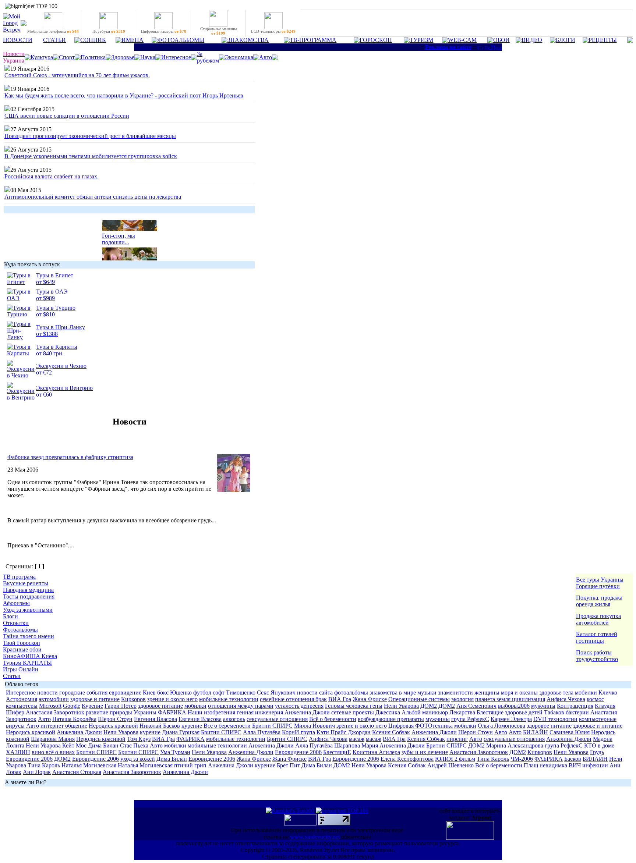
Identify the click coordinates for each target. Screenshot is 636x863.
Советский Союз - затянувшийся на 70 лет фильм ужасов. (77, 75)
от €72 (44, 372)
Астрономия (21, 699)
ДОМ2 (428, 706)
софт (219, 692)
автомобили (54, 699)
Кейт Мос (74, 745)
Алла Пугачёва (261, 732)
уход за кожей (137, 759)
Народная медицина (28, 590)
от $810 (45, 314)
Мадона (602, 739)
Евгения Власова (155, 719)
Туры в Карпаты (56, 347)
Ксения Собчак (391, 732)
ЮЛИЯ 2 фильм (455, 759)
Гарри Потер (121, 706)
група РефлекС (470, 719)
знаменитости (455, 692)
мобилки (586, 692)
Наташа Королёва (74, 719)
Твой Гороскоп (21, 643)
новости (47, 692)
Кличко (607, 692)
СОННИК (93, 40)
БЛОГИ (565, 40)
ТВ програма (19, 576)
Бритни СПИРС (272, 725)
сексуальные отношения (277, 719)
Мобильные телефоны (53, 31)
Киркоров (133, 699)
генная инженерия (260, 712)
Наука (147, 57)
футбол (202, 692)
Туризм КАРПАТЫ (27, 663)
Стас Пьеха (134, 745)
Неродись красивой (113, 725)
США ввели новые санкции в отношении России (66, 116)
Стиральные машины (218, 30)
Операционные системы (419, 699)
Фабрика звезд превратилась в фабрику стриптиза (70, 457)
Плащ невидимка (545, 765)
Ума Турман (175, 752)
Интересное (176, 57)
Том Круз (139, 739)
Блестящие (490, 712)
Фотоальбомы (20, 629)
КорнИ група (298, 732)
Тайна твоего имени (28, 636)
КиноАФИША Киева (30, 656)
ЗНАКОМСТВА (248, 40)
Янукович (283, 692)
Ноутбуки (108, 31)
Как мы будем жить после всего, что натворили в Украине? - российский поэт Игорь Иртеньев (123, 95)
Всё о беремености (332, 719)
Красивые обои (22, 649)
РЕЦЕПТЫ (603, 40)
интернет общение (63, 725)
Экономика (239, 57)
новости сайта (315, 692)
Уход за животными (28, 610)
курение (191, 725)
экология (462, 699)
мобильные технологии (228, 699)
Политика (93, 57)
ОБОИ (501, 40)
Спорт (67, 57)
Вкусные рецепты (25, 583)
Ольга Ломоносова (501, 725)
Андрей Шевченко (450, 765)
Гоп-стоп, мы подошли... (118, 236)
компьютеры (22, 706)
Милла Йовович (314, 725)
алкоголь (234, 719)
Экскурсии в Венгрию (64, 388)
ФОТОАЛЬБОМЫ (181, 40)
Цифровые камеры (163, 31)
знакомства (384, 692)
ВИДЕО (532, 40)
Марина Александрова (514, 745)
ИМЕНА (132, 40)
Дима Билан (103, 745)
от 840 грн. (50, 353)
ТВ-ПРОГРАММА (313, 40)
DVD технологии (555, 719)
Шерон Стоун (115, 719)
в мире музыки (418, 692)
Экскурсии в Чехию (61, 366)
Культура (42, 57)
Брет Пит (288, 765)
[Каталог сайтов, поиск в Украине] (301, 823)
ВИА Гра (339, 699)
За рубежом (208, 57)
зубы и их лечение (425, 752)
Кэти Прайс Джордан (344, 732)
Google (71, 706)
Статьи (12, 676)
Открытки (16, 623)
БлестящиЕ (337, 752)
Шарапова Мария (53, 739)
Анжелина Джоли (307, 712)
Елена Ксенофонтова (407, 759)
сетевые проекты (352, 712)
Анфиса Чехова (566, 699)
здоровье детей (524, 712)
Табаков (554, 712)
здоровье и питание (95, 699)
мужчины (543, 706)
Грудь (597, 752)
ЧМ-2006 (521, 759)
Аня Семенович (476, 706)
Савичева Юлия (570, 732)
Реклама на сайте (448, 47)
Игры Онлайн (20, 669)
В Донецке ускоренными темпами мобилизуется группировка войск (90, 156)
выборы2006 (514, 706)
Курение (92, 706)
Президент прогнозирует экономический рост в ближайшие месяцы (90, 136)
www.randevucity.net (315, 837)
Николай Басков (159, 725)
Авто (265, 57)
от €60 (44, 394)
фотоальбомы (351, 692)
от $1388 (47, 334)
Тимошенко (240, 692)
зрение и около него (172, 699)
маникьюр (435, 712)
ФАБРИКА (172, 712)
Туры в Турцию (55, 308)
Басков (572, 759)
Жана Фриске (370, 699)
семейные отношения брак (293, 699)
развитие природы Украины (121, 712)
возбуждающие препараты (391, 719)
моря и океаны (519, 692)
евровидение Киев (132, 692)
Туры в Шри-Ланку (60, 327)
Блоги (10, 616)
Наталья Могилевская (88, 765)
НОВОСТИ (17, 40)
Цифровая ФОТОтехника (420, 725)
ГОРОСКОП (376, 40)
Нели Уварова (401, 706)
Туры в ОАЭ (52, 291)
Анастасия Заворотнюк (55, 712)
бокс (163, 692)
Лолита (15, 745)
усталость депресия (299, 706)
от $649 (45, 282)
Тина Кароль (493, 759)
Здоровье (123, 57)
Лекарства (462, 712)
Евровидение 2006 (298, 752)
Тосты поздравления (28, 596)
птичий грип (190, 765)
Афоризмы (16, 603)
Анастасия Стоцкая (76, 772)
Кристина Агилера (376, 752)
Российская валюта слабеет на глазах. (51, 176)
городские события (83, 692)
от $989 (45, 298)
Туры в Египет (54, 275)
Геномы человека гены (353, 706)
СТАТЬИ (54, 40)
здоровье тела (556, 692)
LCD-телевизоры (273, 31)
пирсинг (457, 739)
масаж (356, 739)
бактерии (577, 712)
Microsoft (50, 706)
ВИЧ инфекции (588, 765)
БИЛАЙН (535, 732)
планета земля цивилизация (510, 699)
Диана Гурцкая (180, 732)
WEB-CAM (462, 40)
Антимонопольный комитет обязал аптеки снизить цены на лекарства (92, 196)
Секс (263, 692)
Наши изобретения (211, 712)
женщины (486, 692)
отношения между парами (240, 706)
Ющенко (181, 692)
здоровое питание (160, 706)
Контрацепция (575, 706)
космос (595, 699)
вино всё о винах (53, 752)
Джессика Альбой (398, 712)
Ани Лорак (37, 772)
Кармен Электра (511, 719)
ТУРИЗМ (421, 40)
